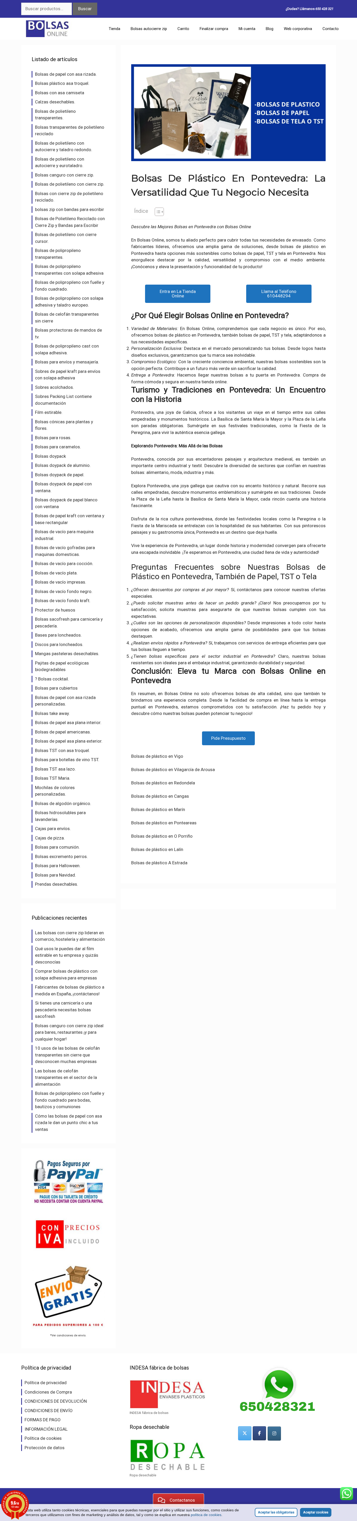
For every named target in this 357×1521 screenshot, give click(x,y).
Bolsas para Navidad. (55, 875)
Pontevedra (142, 412)
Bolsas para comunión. (57, 847)
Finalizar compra (214, 28)
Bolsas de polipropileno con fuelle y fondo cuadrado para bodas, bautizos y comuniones (69, 1100)
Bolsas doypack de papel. (59, 474)
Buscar (85, 8)
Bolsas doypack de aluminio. (63, 465)
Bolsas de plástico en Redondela (163, 782)
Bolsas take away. (52, 713)
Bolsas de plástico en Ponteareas (164, 822)
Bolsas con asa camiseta (59, 92)
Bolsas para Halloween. (57, 865)
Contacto (331, 28)
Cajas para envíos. (53, 828)
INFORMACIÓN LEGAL (46, 1429)
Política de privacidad (46, 1382)
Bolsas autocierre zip (149, 28)
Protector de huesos (55, 610)
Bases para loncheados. (58, 635)
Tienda (114, 28)
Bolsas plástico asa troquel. (62, 83)
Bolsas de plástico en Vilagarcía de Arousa (173, 769)
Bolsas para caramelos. (58, 446)
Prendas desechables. (56, 884)
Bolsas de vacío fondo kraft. (62, 600)
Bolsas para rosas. (53, 437)
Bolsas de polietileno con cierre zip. (69, 184)
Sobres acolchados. (54, 387)
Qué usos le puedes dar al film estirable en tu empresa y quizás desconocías (66, 955)
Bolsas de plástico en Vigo (157, 756)
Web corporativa (298, 28)
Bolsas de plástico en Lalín (157, 849)
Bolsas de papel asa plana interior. (68, 722)
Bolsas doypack (50, 456)
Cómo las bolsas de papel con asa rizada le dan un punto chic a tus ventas (68, 1122)
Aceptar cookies (315, 1512)
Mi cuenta (247, 28)
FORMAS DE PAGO (43, 1419)
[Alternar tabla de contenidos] (157, 211)
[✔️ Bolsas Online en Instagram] (274, 1433)
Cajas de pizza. (50, 838)
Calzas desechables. (55, 101)
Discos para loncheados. (59, 644)
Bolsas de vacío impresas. (60, 582)
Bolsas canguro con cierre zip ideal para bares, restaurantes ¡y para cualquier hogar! (69, 1032)
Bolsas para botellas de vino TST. (67, 759)
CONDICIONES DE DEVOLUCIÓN (56, 1401)
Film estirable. (48, 412)
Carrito (183, 28)
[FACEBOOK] (259, 1433)
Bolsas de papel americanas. (63, 732)
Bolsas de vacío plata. (56, 572)
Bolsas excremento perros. (61, 856)
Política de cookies (43, 1438)
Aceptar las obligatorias (276, 1512)
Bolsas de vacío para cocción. (64, 563)
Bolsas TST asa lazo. (55, 769)
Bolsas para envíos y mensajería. (67, 362)
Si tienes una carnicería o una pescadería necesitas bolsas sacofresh (63, 1009)
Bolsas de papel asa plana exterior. (68, 741)
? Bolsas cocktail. (52, 679)
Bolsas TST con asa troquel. (62, 750)
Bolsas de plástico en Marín (158, 809)
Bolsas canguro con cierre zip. (64, 175)
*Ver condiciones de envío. (68, 1335)
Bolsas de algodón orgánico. (63, 803)
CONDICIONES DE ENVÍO (49, 1410)
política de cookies (206, 1515)
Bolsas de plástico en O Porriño (162, 836)
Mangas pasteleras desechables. (67, 653)
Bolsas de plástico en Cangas (160, 796)
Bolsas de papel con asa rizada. (66, 74)
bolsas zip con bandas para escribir (69, 209)
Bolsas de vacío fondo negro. (64, 591)
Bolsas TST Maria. (52, 778)
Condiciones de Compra (48, 1392)
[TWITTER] (244, 1433)
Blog (269, 28)
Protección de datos (45, 1447)
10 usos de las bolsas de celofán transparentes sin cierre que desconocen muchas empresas (67, 1055)
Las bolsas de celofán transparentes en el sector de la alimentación (66, 1077)
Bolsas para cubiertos (56, 688)
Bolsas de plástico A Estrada (159, 862)
